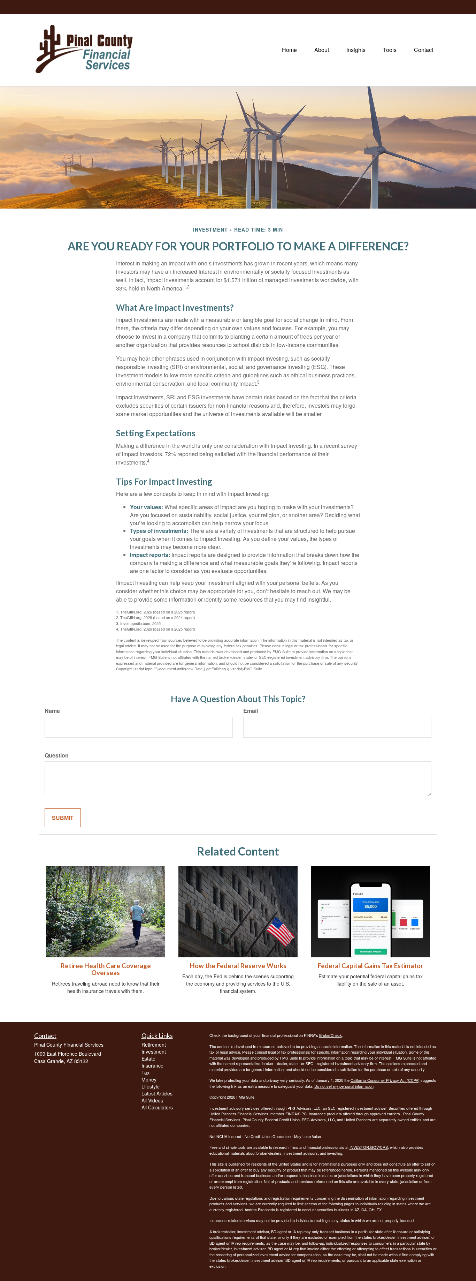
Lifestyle (150, 1086)
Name (52, 711)
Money (148, 1079)
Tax (145, 1072)
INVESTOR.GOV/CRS (369, 1147)
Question (57, 755)
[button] (322, 50)
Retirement (153, 1044)
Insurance (152, 1065)
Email (250, 711)
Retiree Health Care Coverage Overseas (106, 969)
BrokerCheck (330, 1035)
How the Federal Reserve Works (238, 966)
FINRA (291, 1113)
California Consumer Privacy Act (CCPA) (385, 1080)
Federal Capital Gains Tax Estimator (370, 966)
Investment (153, 1051)
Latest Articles (156, 1093)
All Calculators (157, 1107)
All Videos (152, 1100)
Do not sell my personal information (344, 1086)
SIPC (302, 1113)
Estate (148, 1058)
